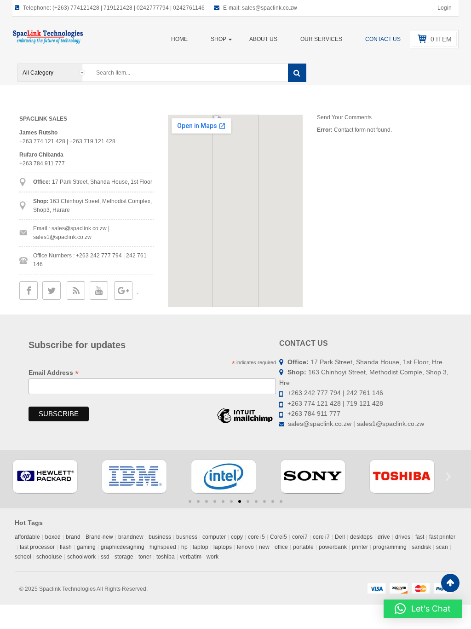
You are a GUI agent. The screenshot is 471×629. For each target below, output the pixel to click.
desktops (361, 537)
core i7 (321, 537)
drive (384, 537)
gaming (86, 547)
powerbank (333, 547)
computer (214, 537)
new (264, 547)
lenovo (245, 547)
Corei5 (278, 537)
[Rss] (76, 291)
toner (144, 556)
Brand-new (99, 537)
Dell (340, 537)
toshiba (165, 556)
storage (124, 556)
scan (442, 547)
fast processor (37, 547)
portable (303, 547)
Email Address (54, 372)
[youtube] (99, 291)
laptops (222, 547)
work (212, 556)
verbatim (190, 556)
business (160, 537)
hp (184, 547)
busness (186, 537)
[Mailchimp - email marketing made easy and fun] (245, 422)
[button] (23, 477)
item (441, 39)
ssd (105, 556)
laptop (200, 547)
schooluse (49, 556)
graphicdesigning (122, 547)
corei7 (300, 537)
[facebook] (28, 291)
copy (237, 537)
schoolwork (81, 556)
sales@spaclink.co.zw (269, 8)
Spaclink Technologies (67, 589)
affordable (27, 537)
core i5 (256, 537)
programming (390, 547)
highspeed (162, 547)
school (23, 556)
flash (66, 547)
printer (360, 547)
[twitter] (51, 291)
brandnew (131, 537)
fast (419, 537)
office (281, 547)
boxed (53, 537)
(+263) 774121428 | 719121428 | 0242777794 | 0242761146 (128, 8)
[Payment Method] (376, 588)
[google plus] (123, 291)
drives (402, 537)
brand (73, 537)
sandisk (421, 547)
